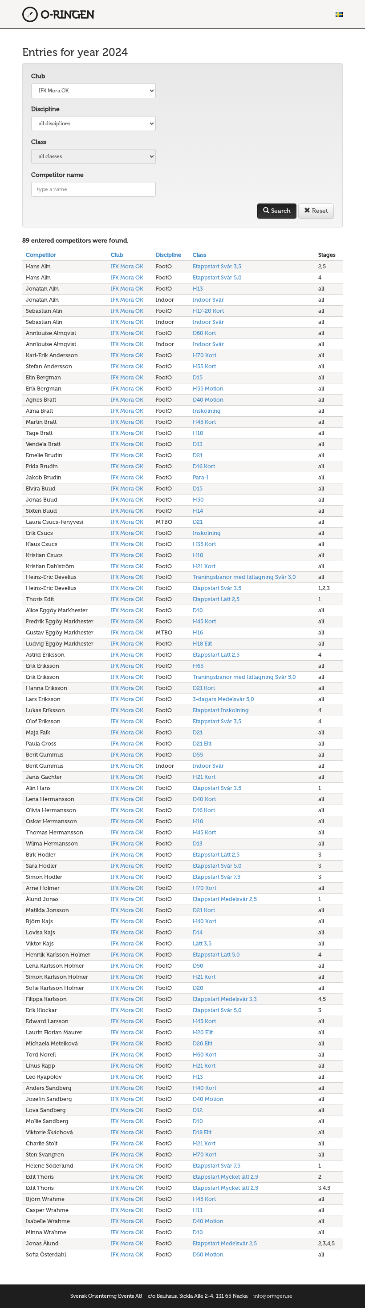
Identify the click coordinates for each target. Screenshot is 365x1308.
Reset (319, 211)
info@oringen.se (272, 1296)
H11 (198, 1210)
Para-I (200, 477)
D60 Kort (204, 333)
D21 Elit (202, 743)
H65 (198, 665)
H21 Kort (204, 566)
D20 (198, 988)
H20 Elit (203, 1032)
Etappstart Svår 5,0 (217, 277)
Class (38, 142)
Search (280, 211)
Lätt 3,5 (202, 943)
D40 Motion (208, 399)
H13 (198, 288)
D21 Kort (204, 688)
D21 (198, 455)
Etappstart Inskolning (221, 710)
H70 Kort (204, 355)
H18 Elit (202, 643)
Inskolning (207, 410)
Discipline (45, 109)
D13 (198, 444)
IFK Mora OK (127, 266)
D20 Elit (202, 1043)
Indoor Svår (208, 299)
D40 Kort (204, 799)
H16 (198, 632)
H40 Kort (204, 921)
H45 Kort (204, 422)
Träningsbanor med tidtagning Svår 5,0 (244, 677)
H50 (198, 499)
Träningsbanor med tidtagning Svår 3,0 (244, 577)
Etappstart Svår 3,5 (217, 266)
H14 (198, 510)
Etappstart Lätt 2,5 (216, 599)
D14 (198, 932)
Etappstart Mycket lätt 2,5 (225, 1176)
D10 (198, 610)
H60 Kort (204, 1054)
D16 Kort (204, 466)
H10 (198, 433)
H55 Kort (204, 366)
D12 (198, 1110)
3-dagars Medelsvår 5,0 (223, 699)
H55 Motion (208, 388)
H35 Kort (204, 544)
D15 (198, 377)
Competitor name (57, 175)
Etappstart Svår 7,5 (216, 876)
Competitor (41, 254)
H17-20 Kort (208, 310)
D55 (198, 754)
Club (38, 76)
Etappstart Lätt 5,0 (216, 954)
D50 (198, 965)
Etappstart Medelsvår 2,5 (225, 899)
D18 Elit (202, 1132)
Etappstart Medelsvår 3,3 (225, 999)
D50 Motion (208, 1254)
